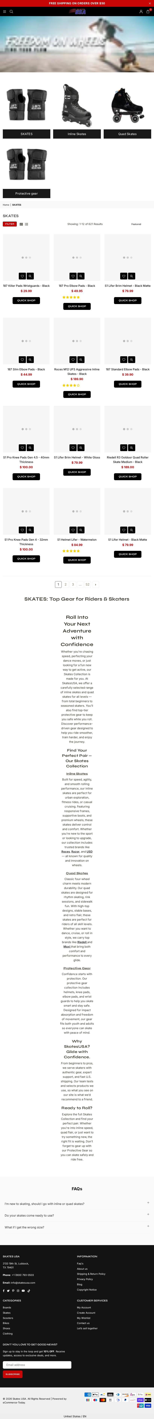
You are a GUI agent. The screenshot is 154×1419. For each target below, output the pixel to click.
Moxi (66, 946)
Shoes (6, 1328)
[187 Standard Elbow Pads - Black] (127, 341)
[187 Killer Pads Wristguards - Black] (26, 257)
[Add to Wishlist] (22, 276)
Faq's (80, 1263)
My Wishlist (83, 1317)
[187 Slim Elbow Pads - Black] (26, 341)
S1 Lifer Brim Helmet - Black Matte (128, 286)
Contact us (83, 1323)
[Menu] (4, 11)
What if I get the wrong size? (24, 1227)
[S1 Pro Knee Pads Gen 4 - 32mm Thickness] (26, 511)
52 (87, 584)
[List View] (26, 224)
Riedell (82, 942)
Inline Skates (77, 773)
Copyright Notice (87, 1289)
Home (6, 204)
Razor (75, 851)
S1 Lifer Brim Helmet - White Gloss (77, 457)
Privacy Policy (85, 1279)
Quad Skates (77, 873)
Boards (7, 1307)
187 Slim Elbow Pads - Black (26, 369)
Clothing (8, 1333)
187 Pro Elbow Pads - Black (77, 286)
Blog (79, 1284)
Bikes (6, 1323)
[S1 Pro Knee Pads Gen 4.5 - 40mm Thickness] (26, 429)
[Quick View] (30, 276)
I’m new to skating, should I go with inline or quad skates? (44, 1204)
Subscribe (13, 1374)
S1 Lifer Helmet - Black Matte (127, 539)
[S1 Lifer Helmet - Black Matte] (127, 511)
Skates (7, 1312)
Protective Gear (77, 968)
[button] (71, 297)
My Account (84, 1307)
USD (90, 851)
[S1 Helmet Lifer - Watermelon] (77, 511)
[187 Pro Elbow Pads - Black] (77, 257)
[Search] (11, 11)
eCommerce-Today (14, 1402)
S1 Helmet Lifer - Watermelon (77, 539)
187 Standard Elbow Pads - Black (127, 369)
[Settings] (141, 11)
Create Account (86, 1312)
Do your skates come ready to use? (29, 1215)
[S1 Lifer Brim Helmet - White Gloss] (77, 429)
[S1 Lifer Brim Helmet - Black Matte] (127, 257)
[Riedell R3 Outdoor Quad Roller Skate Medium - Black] (127, 429)
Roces (65, 851)
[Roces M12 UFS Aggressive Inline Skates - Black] (77, 341)
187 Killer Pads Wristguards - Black (26, 286)
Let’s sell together (87, 1328)
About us (82, 1268)
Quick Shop (26, 300)
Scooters (8, 1317)
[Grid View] (21, 224)
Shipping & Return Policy (91, 1273)
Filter (9, 224)
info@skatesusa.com (23, 1282)
